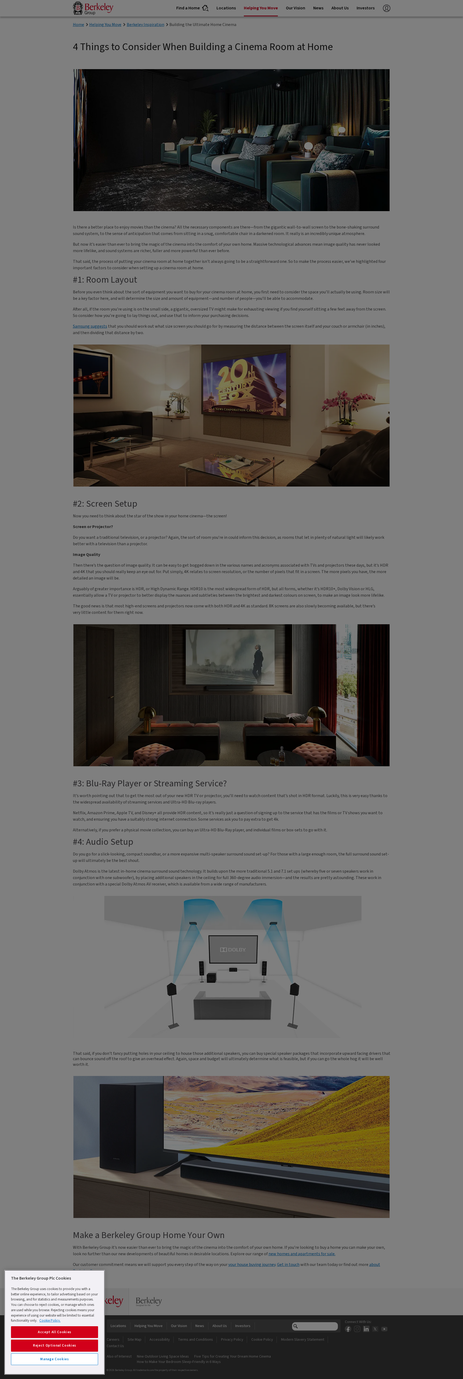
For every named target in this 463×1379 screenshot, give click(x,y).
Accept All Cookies (54, 1332)
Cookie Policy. (50, 1320)
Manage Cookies (54, 1359)
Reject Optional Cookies (54, 1345)
